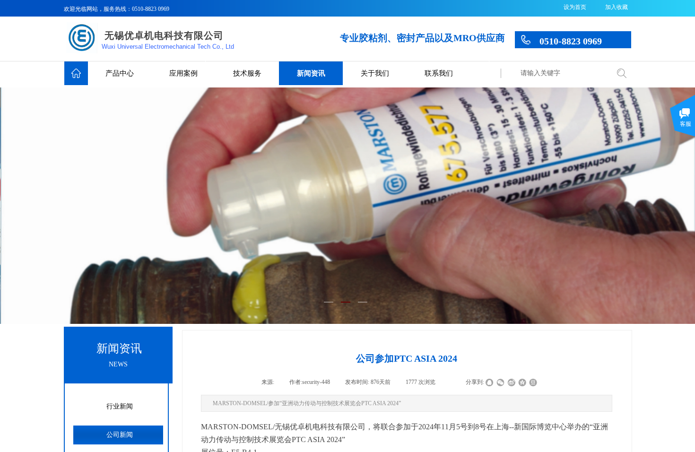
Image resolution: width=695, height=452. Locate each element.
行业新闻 (119, 406)
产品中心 (119, 73)
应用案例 (183, 73)
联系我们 (439, 73)
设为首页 (575, 7)
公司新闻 (119, 434)
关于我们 (375, 73)
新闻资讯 (311, 73)
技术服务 (247, 73)
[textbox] (561, 73)
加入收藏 (616, 7)
